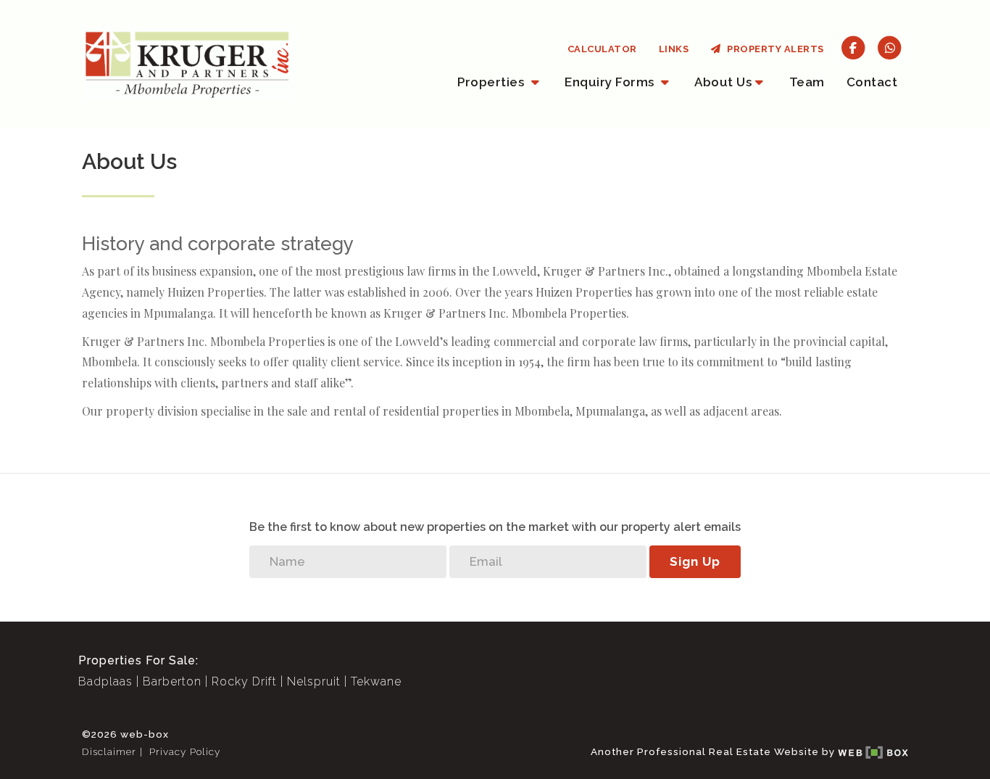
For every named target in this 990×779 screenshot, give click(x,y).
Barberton (172, 681)
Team (807, 82)
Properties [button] (492, 82)
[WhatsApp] (889, 47)
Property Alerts (773, 49)
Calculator (602, 49)
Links (674, 49)
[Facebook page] (853, 47)
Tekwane (376, 681)
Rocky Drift (244, 681)
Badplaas (105, 681)
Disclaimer (109, 751)
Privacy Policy (184, 751)
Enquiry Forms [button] (611, 82)
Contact (872, 82)
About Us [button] (723, 82)
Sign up (695, 561)
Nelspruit (314, 681)
